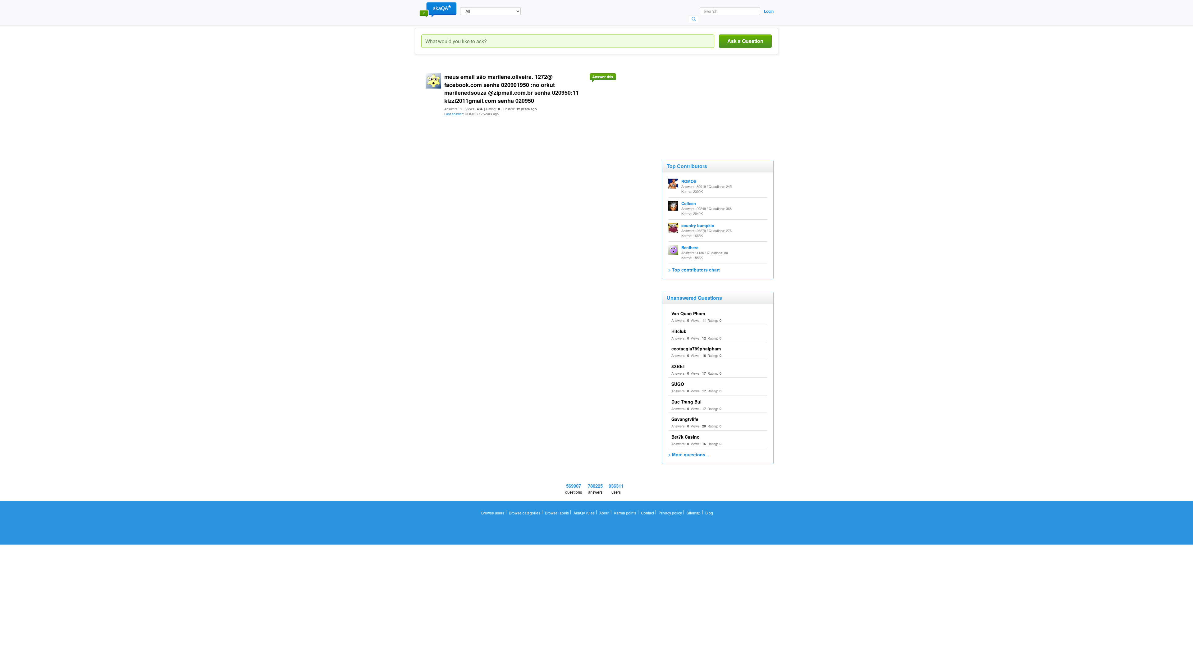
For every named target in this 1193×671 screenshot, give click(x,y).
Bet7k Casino (685, 437)
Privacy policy (670, 512)
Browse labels (557, 512)
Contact (647, 512)
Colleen (688, 203)
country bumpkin (697, 225)
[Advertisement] (708, 105)
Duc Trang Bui (686, 402)
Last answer (453, 113)
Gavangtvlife (684, 419)
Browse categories (524, 512)
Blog (709, 512)
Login (769, 11)
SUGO (677, 384)
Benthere (689, 247)
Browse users (492, 512)
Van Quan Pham (688, 313)
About (604, 512)
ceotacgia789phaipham (696, 348)
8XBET (678, 366)
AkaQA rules (584, 512)
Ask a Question (745, 40)
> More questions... (688, 454)
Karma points (625, 512)
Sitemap (694, 512)
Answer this (602, 77)
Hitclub (679, 331)
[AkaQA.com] (438, 9)
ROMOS (689, 181)
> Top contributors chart (694, 270)
